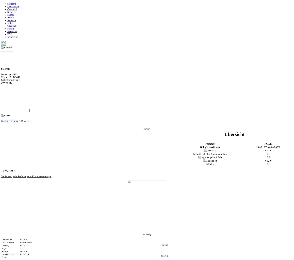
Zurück (164, 256)
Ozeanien (12, 26)
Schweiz (11, 12)
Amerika (11, 20)
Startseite (11, 3)
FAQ (9, 34)
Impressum (12, 37)
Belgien (14, 121)
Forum (10, 28)
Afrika (10, 17)
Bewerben (12, 31)
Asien (10, 23)
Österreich (12, 9)
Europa (10, 15)
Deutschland (13, 6)
